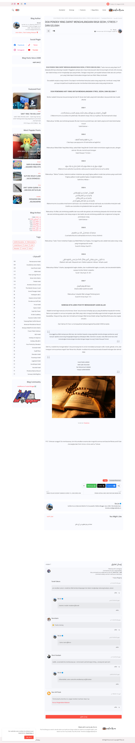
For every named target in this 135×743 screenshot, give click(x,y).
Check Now (29, 733)
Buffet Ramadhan (19, 242)
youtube (35, 49)
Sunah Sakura (56, 581)
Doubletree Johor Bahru (27, 265)
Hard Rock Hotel (27, 268)
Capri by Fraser (27, 311)
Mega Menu (95, 10)
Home (104, 10)
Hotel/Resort (18, 245)
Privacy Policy (36, 740)
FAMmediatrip (31, 242)
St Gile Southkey (27, 315)
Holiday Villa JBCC (27, 341)
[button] (17, 10)
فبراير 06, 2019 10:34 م (115, 583)
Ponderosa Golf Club (27, 301)
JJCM (32, 245)
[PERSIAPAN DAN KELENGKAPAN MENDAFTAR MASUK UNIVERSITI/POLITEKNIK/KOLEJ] (17, 199)
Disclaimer (62, 10)
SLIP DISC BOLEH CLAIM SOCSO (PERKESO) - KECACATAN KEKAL (32, 177)
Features (83, 10)
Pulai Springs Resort (27, 275)
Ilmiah (26, 245)
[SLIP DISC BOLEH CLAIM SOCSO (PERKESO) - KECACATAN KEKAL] (17, 176)
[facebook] (25, 4)
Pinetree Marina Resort (27, 371)
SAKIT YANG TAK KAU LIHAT (31, 114)
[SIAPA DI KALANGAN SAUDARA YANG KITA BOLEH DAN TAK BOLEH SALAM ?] (17, 164)
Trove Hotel (27, 305)
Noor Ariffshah (56, 692)
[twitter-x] (21, 4)
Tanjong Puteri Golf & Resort (27, 321)
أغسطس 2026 (34, 219)
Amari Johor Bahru (27, 278)
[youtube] (18, 4)
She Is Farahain (56, 655)
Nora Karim (55, 618)
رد (119, 593)
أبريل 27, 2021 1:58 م (115, 694)
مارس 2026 (35, 228)
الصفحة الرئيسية (118, 18)
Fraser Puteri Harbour (27, 331)
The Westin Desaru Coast (27, 288)
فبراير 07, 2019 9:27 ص (114, 600)
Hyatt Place (27, 351)
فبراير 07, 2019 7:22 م (115, 657)
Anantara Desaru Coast (27, 285)
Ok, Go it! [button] (29, 737)
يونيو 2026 (35, 223)
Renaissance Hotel (27, 262)
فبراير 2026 (35, 230)
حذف (115, 593)
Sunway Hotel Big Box (27, 374)
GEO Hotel (27, 334)
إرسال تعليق (83, 716)
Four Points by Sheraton (27, 344)
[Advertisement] (83, 49)
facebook (21, 44)
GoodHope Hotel (27, 364)
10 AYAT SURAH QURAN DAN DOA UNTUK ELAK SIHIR (32, 188)
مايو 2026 (36, 225)
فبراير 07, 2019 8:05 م (114, 674)
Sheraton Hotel (27, 354)
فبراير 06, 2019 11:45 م (115, 620)
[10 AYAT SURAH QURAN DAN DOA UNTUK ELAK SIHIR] (17, 187)
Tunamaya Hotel (27, 358)
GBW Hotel (27, 272)
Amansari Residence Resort (27, 324)
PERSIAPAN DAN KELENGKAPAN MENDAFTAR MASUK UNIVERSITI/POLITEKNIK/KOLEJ (32, 200)
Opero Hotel (27, 308)
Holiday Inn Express (27, 338)
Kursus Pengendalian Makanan (61, 702)
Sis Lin (117, 503)
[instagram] (14, 4)
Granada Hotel (27, 348)
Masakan (16, 248)
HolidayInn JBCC (27, 295)
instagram (20, 49)
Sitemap (71, 10)
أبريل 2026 (35, 226)
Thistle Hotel (27, 281)
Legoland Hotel (27, 361)
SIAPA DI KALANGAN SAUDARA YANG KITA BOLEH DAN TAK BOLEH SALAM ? (32, 165)
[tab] (104, 10)
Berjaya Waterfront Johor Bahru (27, 328)
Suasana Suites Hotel (27, 318)
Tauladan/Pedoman (106, 18)
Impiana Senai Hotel (27, 298)
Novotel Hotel (27, 368)
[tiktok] (12, 4)
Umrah (24, 248)
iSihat (30, 248)
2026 (37, 217)
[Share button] (84, 486)
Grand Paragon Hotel (27, 291)
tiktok (35, 44)
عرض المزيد (50, 516)
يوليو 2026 (35, 221)
